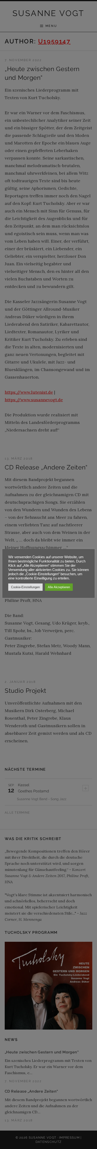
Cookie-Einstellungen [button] (25, 587)
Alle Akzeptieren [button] (59, 587)
